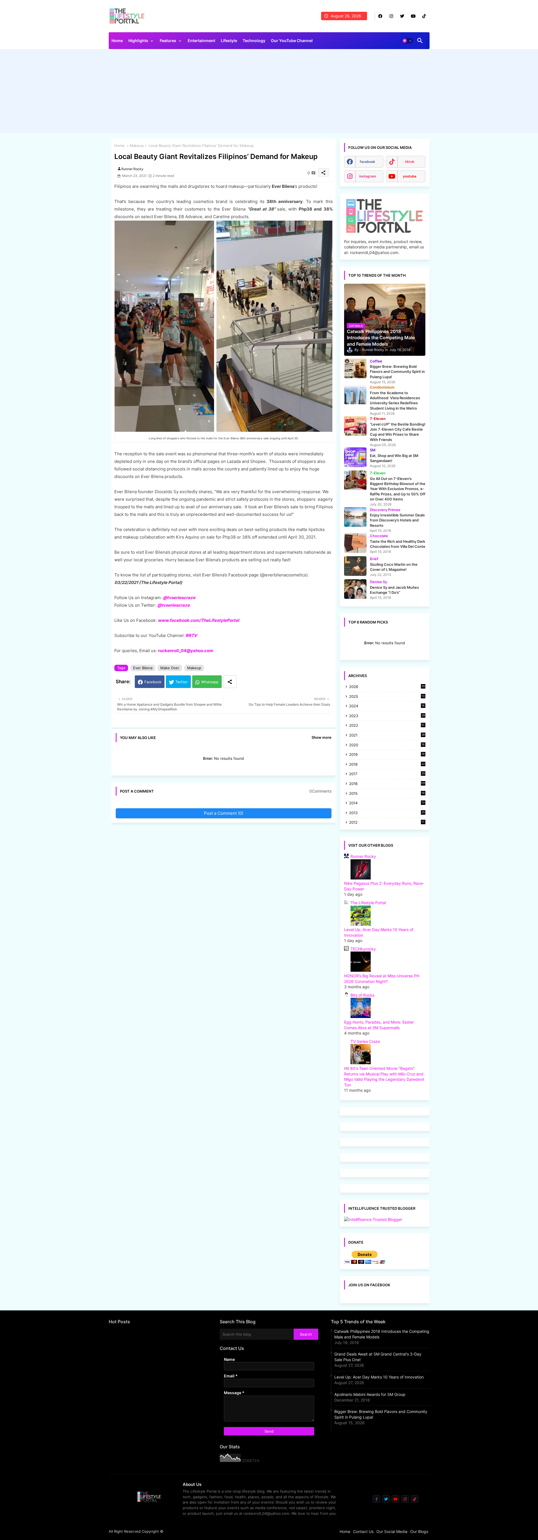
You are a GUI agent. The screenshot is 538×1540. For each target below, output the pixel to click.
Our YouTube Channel (292, 40)
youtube (409, 176)
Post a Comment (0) (223, 813)
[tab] (117, 42)
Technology (254, 40)
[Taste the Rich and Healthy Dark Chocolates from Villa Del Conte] (355, 543)
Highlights (138, 40)
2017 (387, 774)
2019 (387, 755)
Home (117, 40)
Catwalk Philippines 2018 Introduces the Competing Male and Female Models (381, 1334)
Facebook (152, 682)
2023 (387, 716)
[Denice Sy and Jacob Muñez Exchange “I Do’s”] (355, 589)
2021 (387, 735)
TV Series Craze (365, 1041)
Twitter (181, 682)
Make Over (169, 668)
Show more (321, 737)
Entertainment (201, 40)
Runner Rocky (363, 856)
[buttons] (380, 16)
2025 (387, 696)
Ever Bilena (142, 668)
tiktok (409, 162)
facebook (367, 162)
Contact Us (363, 1531)
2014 (387, 803)
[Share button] (229, 681)
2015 (387, 793)
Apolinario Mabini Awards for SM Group (369, 1394)
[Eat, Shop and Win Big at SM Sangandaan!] (355, 457)
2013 (387, 813)
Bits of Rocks (362, 995)
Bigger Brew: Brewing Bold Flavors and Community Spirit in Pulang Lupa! (380, 1414)
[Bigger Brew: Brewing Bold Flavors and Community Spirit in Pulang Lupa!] (355, 368)
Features (168, 40)
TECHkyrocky (363, 948)
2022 (387, 725)
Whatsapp (210, 682)
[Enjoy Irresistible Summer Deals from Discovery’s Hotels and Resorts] (355, 517)
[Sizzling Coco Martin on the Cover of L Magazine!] (355, 566)
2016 (387, 783)
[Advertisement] (269, 92)
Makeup (137, 145)
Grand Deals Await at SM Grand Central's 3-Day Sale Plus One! (377, 1357)
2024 (387, 706)
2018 (387, 764)
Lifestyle (229, 40)
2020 (387, 745)
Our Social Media (391, 1531)
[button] (407, 40)
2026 (387, 686)
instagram (367, 176)
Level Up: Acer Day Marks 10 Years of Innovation (379, 1377)
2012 (387, 822)
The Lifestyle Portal (368, 902)
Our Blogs (419, 1531)
